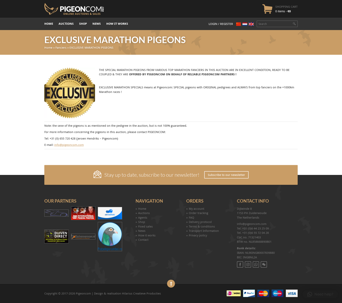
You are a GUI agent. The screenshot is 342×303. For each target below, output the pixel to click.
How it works (117, 24)
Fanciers (60, 47)
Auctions (66, 24)
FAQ (191, 217)
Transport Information (204, 231)
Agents (142, 217)
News (96, 24)
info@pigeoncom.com (69, 145)
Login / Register (221, 24)
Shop (83, 24)
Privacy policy (198, 235)
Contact (143, 240)
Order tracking (198, 213)
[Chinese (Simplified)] (238, 24)
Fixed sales (145, 226)
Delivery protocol (200, 222)
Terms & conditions (202, 226)
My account (196, 208)
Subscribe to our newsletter (226, 175)
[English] (251, 24)
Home (48, 24)
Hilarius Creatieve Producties (141, 293)
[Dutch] (245, 24)
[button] (320, 294)
